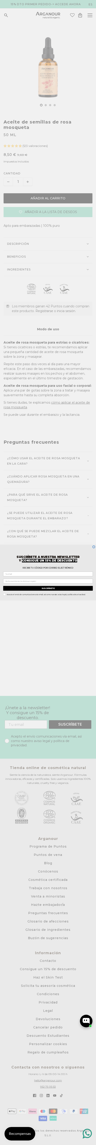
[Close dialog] (94, 547)
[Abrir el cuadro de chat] (86, 1021)
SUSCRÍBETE (48, 588)
